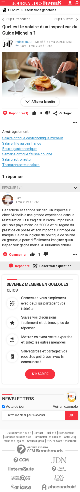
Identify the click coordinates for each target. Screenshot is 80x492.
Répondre (22, 266)
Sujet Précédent (18, 19)
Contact (38, 432)
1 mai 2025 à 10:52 (40, 45)
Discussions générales (40, 10)
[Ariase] (21, 486)
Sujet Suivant (64, 19)
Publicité (51, 432)
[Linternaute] (21, 469)
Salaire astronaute (16, 159)
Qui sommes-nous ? (18, 432)
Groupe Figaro (35, 441)
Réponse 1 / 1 (12, 187)
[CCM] (21, 460)
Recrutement (66, 432)
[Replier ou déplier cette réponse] (75, 187)
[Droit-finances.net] (59, 469)
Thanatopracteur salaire (21, 165)
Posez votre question (55, 266)
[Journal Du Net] (59, 460)
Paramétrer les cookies (47, 436)
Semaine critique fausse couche (27, 154)
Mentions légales (14, 441)
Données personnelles (17, 436)
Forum (15, 10)
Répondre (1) (18, 113)
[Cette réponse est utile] (34, 113)
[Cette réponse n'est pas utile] (47, 113)
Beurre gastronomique (19, 149)
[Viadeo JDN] (59, 478)
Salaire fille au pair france (21, 143)
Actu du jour (15, 406)
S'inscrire (40, 374)
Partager (65, 113)
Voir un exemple (65, 406)
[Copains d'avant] (21, 478)
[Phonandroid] (59, 487)
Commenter (17, 254)
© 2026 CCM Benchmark (61, 441)
